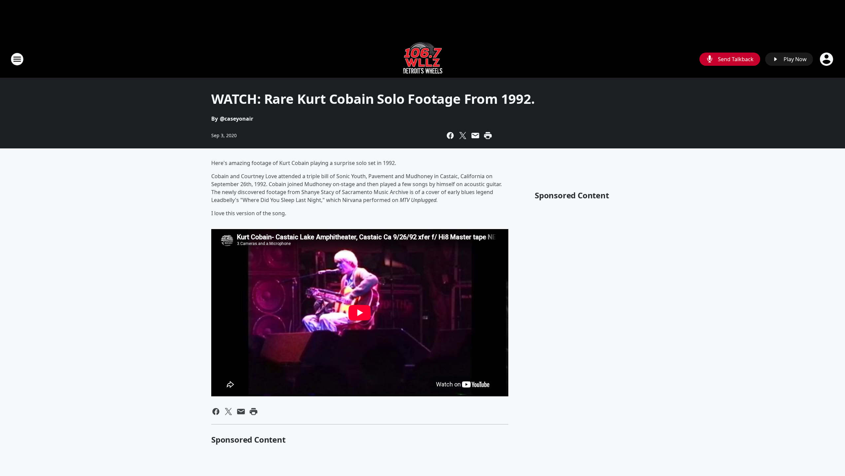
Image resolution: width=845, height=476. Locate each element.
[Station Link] (422, 59)
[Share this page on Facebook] (450, 135)
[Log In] (827, 59)
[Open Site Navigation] (17, 59)
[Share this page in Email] (475, 135)
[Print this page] (487, 135)
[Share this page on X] (462, 135)
